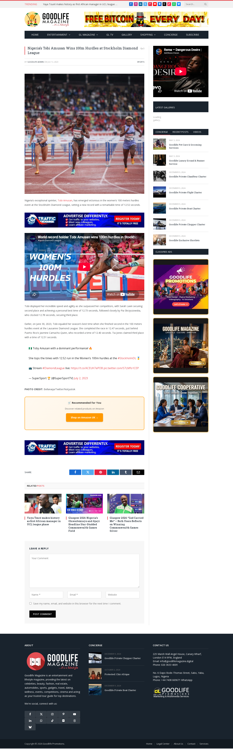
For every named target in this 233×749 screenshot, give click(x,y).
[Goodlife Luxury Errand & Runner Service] (159, 160)
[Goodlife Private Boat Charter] (159, 207)
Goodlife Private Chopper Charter (187, 224)
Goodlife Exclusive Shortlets (184, 240)
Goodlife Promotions (53, 743)
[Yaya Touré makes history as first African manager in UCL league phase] (43, 503)
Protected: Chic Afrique (117, 674)
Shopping (146, 34)
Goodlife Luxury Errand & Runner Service (187, 162)
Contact (191, 743)
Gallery (127, 34)
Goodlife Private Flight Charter (185, 192)
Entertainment (57, 34)
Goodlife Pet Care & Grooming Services (185, 146)
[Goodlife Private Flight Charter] (159, 192)
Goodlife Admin (35, 62)
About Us (178, 743)
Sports (140, 62)
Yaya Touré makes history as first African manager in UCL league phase (81, 4)
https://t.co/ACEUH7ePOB (87, 368)
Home (35, 34)
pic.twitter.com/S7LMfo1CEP (121, 368)
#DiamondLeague (53, 368)
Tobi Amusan (65, 200)
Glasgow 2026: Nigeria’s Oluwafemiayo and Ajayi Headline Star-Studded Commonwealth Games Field (84, 524)
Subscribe (192, 34)
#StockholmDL (127, 358)
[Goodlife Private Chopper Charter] (159, 224)
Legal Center (163, 743)
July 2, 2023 (81, 378)
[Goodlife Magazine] (47, 19)
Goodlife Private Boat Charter (185, 208)
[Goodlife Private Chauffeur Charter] (159, 176)
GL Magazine (87, 34)
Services (204, 743)
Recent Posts (180, 131)
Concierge (171, 34)
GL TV (109, 34)
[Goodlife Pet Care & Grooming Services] (159, 144)
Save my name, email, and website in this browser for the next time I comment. (77, 603)
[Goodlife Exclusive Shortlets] (159, 239)
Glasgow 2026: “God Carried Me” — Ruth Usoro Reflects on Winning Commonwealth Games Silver (126, 524)
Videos (197, 131)
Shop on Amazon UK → (84, 417)
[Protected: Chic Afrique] (95, 673)
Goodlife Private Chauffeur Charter (187, 176)
